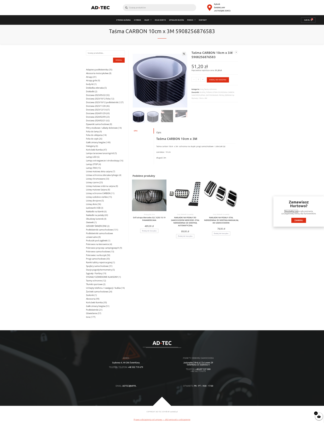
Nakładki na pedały (187, 214)
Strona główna (123, 20)
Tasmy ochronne (210, 89)
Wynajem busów (176, 20)
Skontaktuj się (291, 211)
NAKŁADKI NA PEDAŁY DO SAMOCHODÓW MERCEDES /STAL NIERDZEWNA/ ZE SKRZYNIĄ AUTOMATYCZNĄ (185, 221)
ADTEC (100, 7)
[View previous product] (232, 52)
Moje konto (160, 20)
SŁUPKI (202, 92)
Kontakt (203, 20)
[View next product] (236, 52)
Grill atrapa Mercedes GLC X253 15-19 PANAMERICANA (149, 218)
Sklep (146, 20)
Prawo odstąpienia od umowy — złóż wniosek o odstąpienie (162, 419)
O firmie (137, 20)
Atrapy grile (147, 214)
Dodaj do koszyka (217, 80)
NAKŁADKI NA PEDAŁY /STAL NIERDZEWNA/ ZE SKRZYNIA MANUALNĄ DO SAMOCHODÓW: (221, 220)
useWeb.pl (174, 412)
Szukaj (119, 60)
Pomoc (190, 20)
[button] (184, 54)
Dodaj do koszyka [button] (149, 231)
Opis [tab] (135, 131)
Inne (201, 89)
